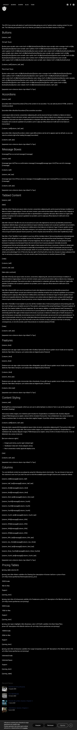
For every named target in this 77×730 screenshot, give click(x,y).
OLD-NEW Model (14, 694)
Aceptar (38, 725)
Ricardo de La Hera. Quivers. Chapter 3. (21, 701)
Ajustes (62, 725)
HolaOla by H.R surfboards (17, 687)
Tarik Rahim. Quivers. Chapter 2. (19, 708)
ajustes (25, 728)
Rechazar (50, 725)
